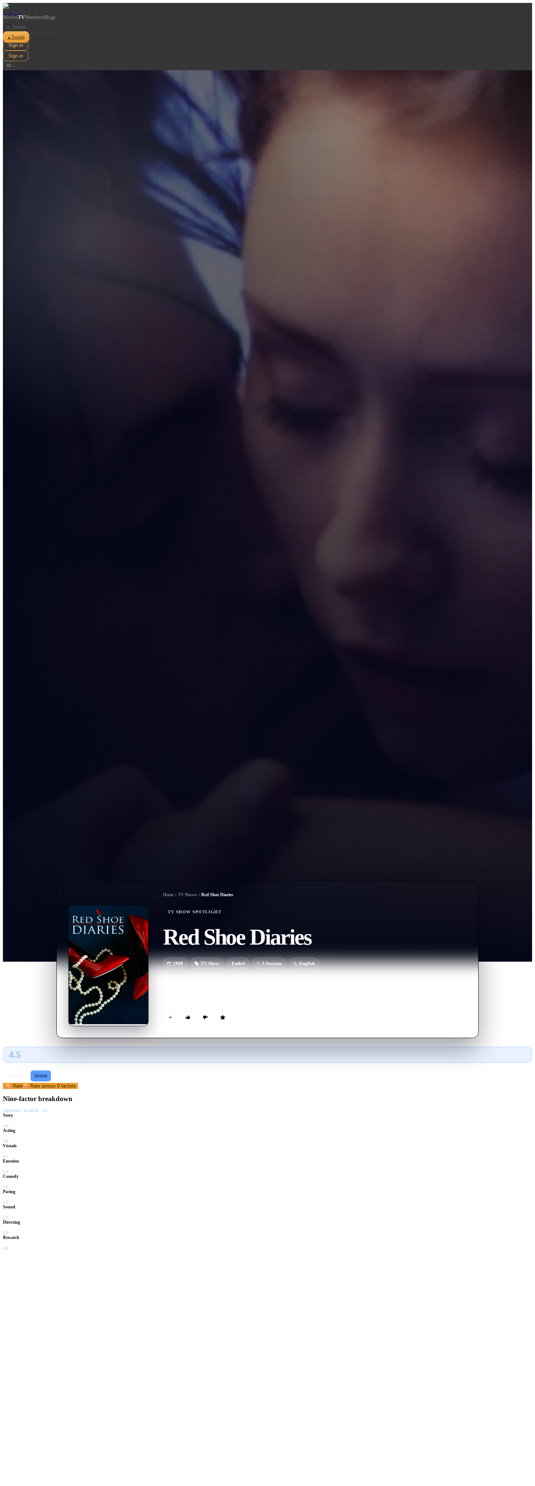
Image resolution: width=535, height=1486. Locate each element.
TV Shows (187, 894)
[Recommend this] (188, 1017)
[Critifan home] (267, 9)
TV (21, 17)
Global (40, 1076)
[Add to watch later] (170, 1017)
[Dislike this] (205, 1017)
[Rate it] (222, 1017)
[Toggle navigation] (9, 65)
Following (17, 1076)
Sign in (15, 45)
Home (168, 894)
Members (34, 17)
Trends (16, 37)
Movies (10, 17)
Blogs (49, 17)
